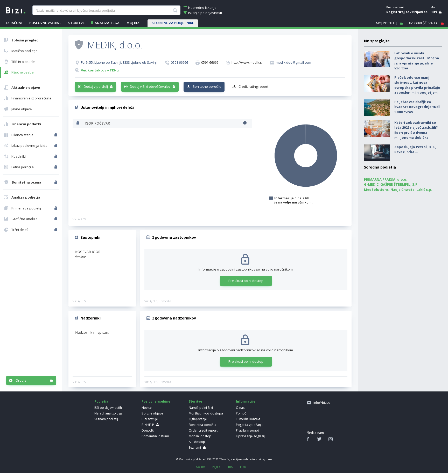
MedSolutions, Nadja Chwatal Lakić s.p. (398, 189)
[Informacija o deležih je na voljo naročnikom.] (78, 123)
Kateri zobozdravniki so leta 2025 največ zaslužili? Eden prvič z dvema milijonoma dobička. (416, 130)
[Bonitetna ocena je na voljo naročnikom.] (79, 44)
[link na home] (15, 10)
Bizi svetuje (150, 419)
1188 (243, 467)
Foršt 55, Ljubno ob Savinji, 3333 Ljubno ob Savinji (119, 62)
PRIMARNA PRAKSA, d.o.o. (385, 179)
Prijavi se (420, 12)
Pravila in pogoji (248, 430)
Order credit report (203, 430)
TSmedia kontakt (248, 419)
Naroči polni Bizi (201, 407)
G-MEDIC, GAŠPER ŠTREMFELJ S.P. (391, 184)
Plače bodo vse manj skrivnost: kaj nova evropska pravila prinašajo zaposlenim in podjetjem (417, 85)
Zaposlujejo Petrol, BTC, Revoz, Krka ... (415, 149)
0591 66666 (179, 62)
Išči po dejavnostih (108, 407)
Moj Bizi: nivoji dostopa (206, 413)
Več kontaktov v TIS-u (100, 70)
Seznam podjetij (106, 419)
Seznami (195, 447)
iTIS (230, 467)
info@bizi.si (321, 403)
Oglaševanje (198, 419)
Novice (147, 407)
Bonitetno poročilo (207, 86)
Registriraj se (397, 12)
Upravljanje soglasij (250, 436)
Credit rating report (253, 86)
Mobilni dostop (200, 436)
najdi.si (216, 467)
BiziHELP (148, 425)
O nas (240, 407)
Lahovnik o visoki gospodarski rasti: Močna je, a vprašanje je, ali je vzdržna (416, 61)
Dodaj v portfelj (96, 86)
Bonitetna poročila (202, 425)
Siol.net (200, 467)
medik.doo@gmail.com (293, 62)
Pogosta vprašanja (249, 425)
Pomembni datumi (155, 436)
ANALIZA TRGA (107, 22)
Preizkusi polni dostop (245, 280)
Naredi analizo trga (108, 413)
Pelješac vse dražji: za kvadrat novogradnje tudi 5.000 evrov (417, 106)
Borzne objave (152, 413)
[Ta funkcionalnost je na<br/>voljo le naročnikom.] (56, 135)
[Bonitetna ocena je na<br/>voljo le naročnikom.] (56, 182)
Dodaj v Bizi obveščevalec (150, 86)
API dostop (197, 442)
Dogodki (148, 430)
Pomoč (241, 413)
